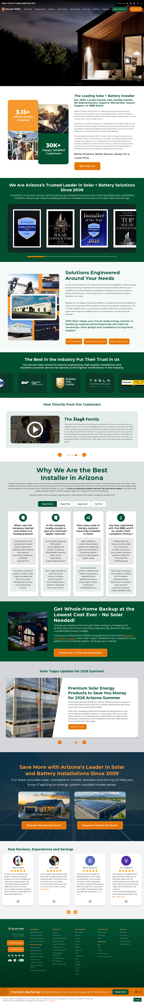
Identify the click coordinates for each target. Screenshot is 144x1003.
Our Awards (123, 935)
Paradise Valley (79, 956)
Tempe (77, 970)
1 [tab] (136, 991)
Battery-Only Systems (119, 341)
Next (75, 912)
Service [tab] (98, 504)
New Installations (74, 341)
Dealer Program (102, 932)
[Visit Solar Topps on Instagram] (138, 3)
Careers (100, 938)
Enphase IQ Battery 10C (59, 950)
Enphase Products (58, 947)
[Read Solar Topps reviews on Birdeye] (127, 3)
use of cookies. (50, 1001)
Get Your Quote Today (27, 74)
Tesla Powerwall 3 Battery (60, 938)
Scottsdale (78, 965)
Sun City (77, 968)
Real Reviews (123, 938)
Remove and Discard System (38, 970)
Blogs (99, 944)
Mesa (76, 953)
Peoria (77, 959)
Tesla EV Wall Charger (59, 944)
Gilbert (77, 944)
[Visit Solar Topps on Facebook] (134, 3)
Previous (69, 912)
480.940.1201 (17, 949)
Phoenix (77, 962)
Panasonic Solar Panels (59, 964)
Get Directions (16, 943)
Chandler (77, 941)
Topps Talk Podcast (103, 953)
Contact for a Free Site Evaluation (80, 652)
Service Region (79, 932)
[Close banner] (3, 992)
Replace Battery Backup (37, 956)
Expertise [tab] (65, 504)
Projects (100, 950)
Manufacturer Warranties (105, 956)
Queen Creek (78, 950)
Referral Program (125, 944)
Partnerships (101, 935)
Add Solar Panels (35, 947)
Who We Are (87, 166)
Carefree (77, 938)
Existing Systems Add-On (95, 341)
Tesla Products (57, 935)
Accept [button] (137, 999)
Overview (55, 932)
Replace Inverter (34, 959)
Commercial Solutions (36, 935)
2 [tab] (140, 991)
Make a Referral (119, 992)
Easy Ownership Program (37, 941)
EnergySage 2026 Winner (81, 723)
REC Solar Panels (57, 961)
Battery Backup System (37, 938)
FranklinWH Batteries (59, 958)
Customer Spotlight (125, 941)
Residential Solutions (36, 932)
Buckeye (77, 935)
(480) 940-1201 (28, 3)
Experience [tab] (47, 504)
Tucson (77, 973)
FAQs (99, 947)
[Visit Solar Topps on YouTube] (131, 3)
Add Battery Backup (36, 950)
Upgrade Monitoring (36, 962)
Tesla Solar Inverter (58, 941)
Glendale (77, 947)
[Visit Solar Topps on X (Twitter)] (141, 3)
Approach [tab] (82, 504)
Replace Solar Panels (36, 953)
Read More (44, 889)
